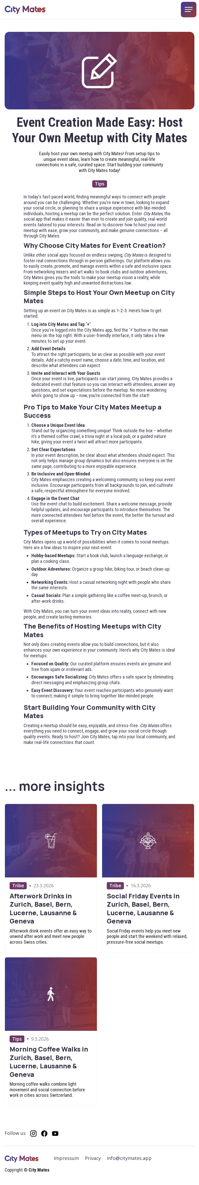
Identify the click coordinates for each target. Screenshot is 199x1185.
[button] (188, 9)
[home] (25, 10)
